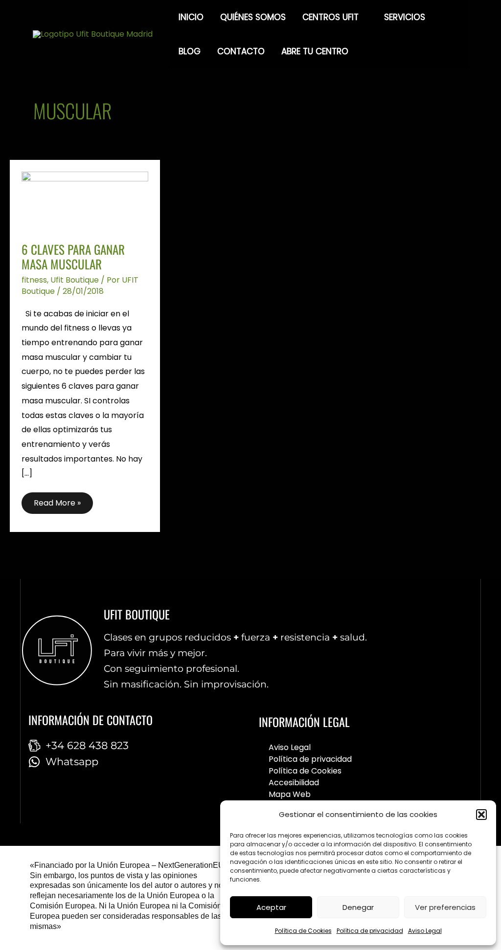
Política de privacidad (370, 931)
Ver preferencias (445, 907)
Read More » (57, 500)
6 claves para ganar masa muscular (73, 256)
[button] (481, 814)
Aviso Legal (425, 931)
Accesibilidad (294, 782)
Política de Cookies (303, 931)
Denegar (358, 907)
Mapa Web (290, 794)
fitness (34, 280)
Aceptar (271, 907)
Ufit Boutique (74, 280)
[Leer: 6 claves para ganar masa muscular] (85, 200)
